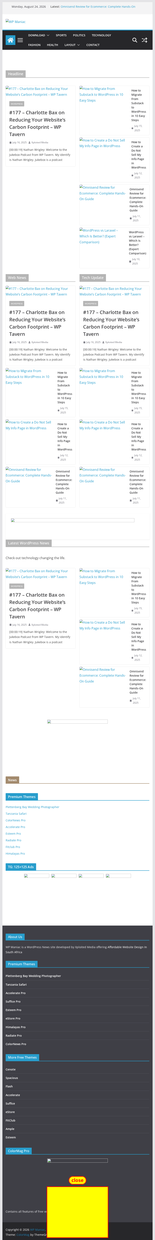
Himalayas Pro (15, 853)
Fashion (34, 45)
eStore (10, 1112)
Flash (9, 1086)
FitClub (10, 1120)
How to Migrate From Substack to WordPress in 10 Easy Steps (138, 105)
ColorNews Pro (16, 1044)
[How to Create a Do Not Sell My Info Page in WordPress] (104, 159)
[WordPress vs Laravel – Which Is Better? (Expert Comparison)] (103, 248)
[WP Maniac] (10, 40)
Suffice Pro (13, 1001)
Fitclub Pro (13, 847)
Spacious (12, 1078)
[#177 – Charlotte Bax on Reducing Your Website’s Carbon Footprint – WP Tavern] (40, 92)
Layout (70, 45)
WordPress (17, 103)
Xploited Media (39, 142)
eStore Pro (13, 1018)
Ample (10, 1129)
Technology (101, 35)
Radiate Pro (13, 840)
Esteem (11, 1137)
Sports (61, 35)
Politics (79, 35)
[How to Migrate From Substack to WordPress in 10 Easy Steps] (104, 110)
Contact (92, 45)
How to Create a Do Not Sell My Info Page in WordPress (138, 154)
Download (36, 35)
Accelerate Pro (15, 827)
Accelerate (13, 1095)
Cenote (11, 1069)
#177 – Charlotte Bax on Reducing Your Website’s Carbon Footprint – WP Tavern (37, 123)
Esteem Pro (13, 833)
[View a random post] (144, 40)
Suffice (10, 1103)
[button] (47, 35)
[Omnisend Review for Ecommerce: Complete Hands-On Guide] (103, 205)
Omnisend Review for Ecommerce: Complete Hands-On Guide (138, 199)
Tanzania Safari (16, 814)
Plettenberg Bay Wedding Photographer (32, 807)
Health (52, 45)
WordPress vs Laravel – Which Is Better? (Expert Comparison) (137, 242)
